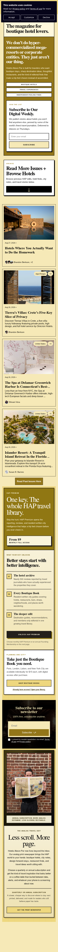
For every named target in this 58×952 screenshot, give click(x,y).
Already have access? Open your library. (29, 689)
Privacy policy (19, 8)
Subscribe (27, 732)
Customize (29, 17)
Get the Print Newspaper (29, 910)
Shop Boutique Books (29, 683)
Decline (46, 17)
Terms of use (36, 8)
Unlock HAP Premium (29, 634)
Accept (11, 17)
